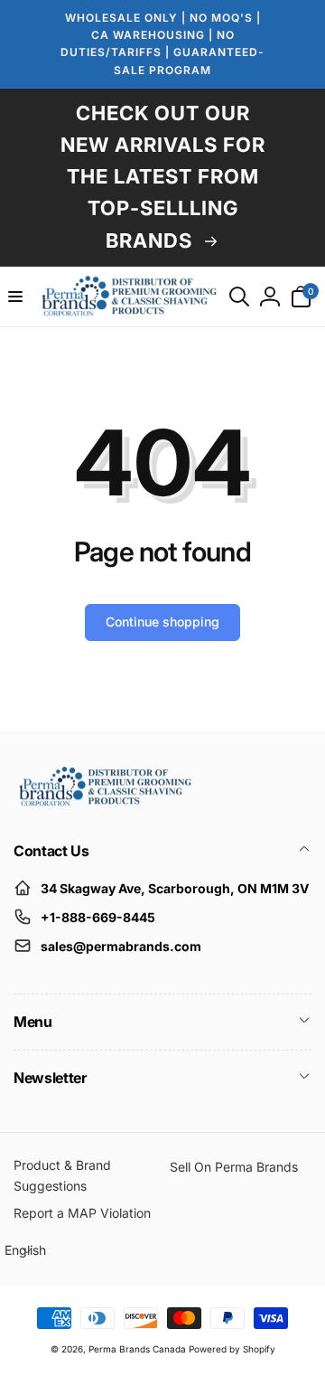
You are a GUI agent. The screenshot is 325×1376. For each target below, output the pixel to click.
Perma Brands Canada (137, 1348)
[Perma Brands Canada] (104, 802)
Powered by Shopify (232, 1348)
